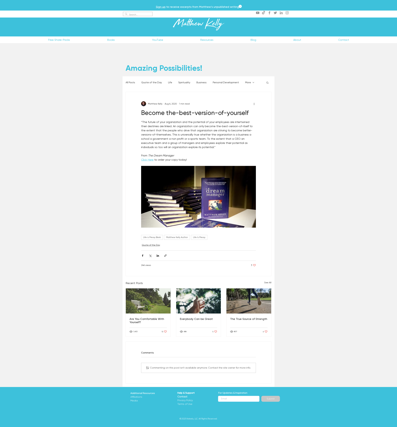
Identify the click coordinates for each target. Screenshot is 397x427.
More (248, 82)
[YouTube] (258, 13)
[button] (267, 82)
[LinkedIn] (281, 13)
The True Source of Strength (248, 318)
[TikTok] (263, 13)
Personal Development (226, 82)
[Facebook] (269, 13)
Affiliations (136, 396)
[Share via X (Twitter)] (150, 255)
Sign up (160, 6)
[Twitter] (275, 13)
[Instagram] (287, 13)
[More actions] (254, 104)
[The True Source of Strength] (248, 301)
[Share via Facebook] (142, 255)
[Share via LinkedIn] (157, 255)
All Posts (130, 82)
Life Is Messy (199, 237)
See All (267, 282)
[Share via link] (165, 255)
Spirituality (184, 82)
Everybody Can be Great (196, 318)
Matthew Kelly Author (177, 237)
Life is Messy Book (152, 237)
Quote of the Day (151, 82)
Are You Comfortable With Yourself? (146, 320)
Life (170, 82)
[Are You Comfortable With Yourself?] (148, 301)
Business (201, 82)
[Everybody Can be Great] (198, 301)
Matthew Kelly (198, 24)
